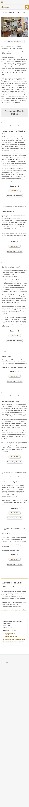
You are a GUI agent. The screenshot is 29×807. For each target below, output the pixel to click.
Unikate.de (14, 796)
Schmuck (14, 725)
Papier (14, 723)
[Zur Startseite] (14, 665)
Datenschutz (22, 805)
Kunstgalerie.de (14, 788)
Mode (14, 717)
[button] (18, 125)
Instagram (6, 7)
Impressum (6, 805)
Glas (14, 696)
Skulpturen (14, 728)
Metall (14, 715)
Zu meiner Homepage (10, 636)
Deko (14, 691)
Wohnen (14, 736)
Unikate (14, 733)
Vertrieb (14, 805)
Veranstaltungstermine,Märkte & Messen (15, 761)
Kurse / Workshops (14, 765)
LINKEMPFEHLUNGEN (14, 783)
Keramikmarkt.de (14, 786)
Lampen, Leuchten (14, 707)
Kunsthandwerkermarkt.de (8, 2)
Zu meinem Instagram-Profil (12, 642)
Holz (14, 699)
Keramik (14, 701)
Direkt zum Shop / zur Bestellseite (14, 639)
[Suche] (27, 2)
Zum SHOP (14, 190)
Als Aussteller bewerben (14, 778)
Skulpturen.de (14, 794)
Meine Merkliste (15, 770)
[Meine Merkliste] (25, 2)
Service (14, 768)
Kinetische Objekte (14, 704)
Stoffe (14, 731)
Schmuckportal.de (14, 791)
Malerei (14, 712)
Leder (14, 709)
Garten (14, 693)
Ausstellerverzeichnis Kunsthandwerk (14, 774)
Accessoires (14, 688)
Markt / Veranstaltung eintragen (14, 780)
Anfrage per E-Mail (9, 634)
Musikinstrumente (14, 720)
